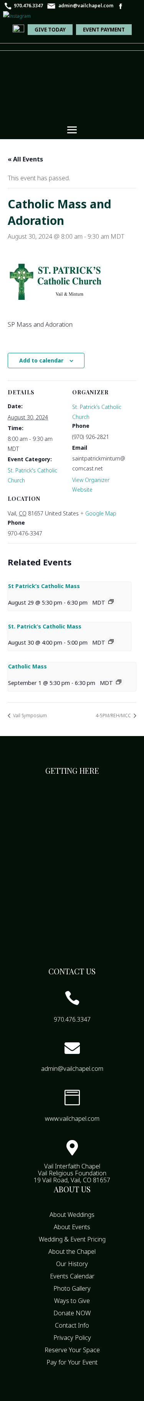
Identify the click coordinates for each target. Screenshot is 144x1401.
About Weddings (72, 1214)
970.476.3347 (28, 5)
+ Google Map (98, 513)
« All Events (25, 159)
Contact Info (72, 1325)
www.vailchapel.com (72, 1118)
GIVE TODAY (50, 29)
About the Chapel (72, 1251)
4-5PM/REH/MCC (114, 715)
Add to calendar (41, 360)
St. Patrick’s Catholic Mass (44, 626)
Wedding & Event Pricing (72, 1239)
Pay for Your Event (72, 1362)
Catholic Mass (27, 666)
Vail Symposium (29, 715)
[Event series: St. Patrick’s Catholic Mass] (111, 641)
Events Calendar (72, 1276)
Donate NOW (72, 1313)
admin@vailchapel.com (85, 5)
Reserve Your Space (72, 1350)
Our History (72, 1264)
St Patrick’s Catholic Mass (44, 586)
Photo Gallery (72, 1288)
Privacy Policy (72, 1337)
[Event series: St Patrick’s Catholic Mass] (111, 601)
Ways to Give (72, 1300)
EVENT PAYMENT (104, 29)
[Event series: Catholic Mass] (118, 682)
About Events (72, 1227)
